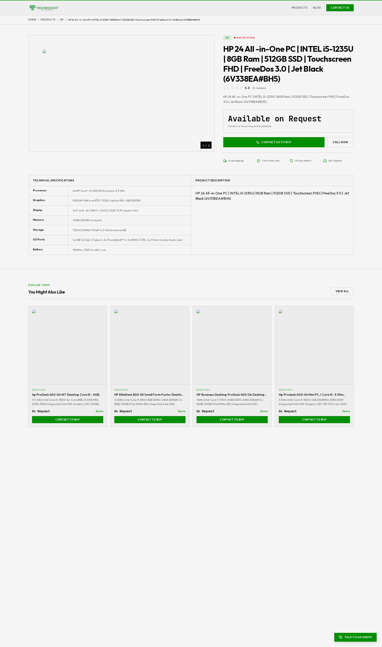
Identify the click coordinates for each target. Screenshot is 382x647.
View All (342, 291)
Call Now (340, 142)
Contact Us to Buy (276, 142)
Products (300, 7)
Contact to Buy (67, 419)
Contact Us (340, 7)
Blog (317, 7)
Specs (99, 411)
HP (62, 19)
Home (32, 19)
